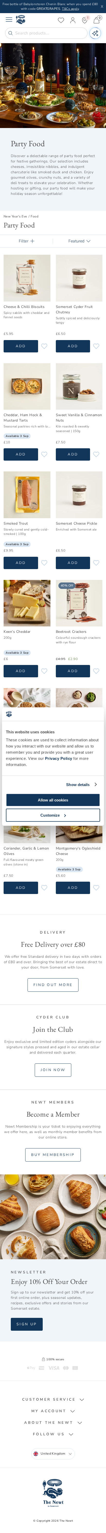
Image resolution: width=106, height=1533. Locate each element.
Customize (50, 815)
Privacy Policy (58, 758)
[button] (53, 1399)
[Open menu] (9, 20)
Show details (78, 784)
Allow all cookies (53, 800)
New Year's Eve (15, 216)
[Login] (72, 20)
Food (34, 216)
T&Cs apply (70, 9)
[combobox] (53, 1454)
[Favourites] (61, 20)
